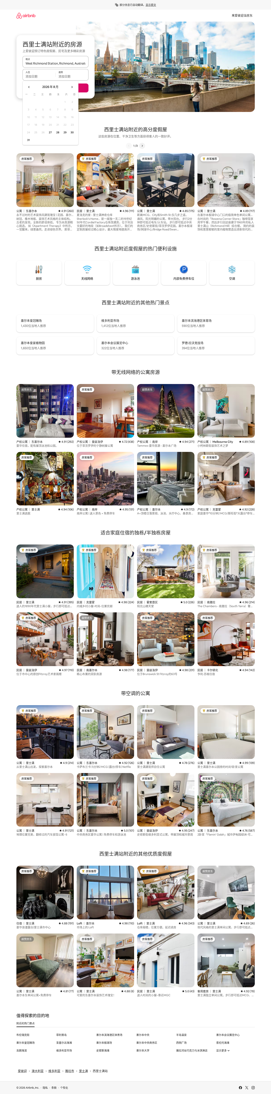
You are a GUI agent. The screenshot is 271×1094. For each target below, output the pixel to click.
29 (65, 132)
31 (28, 140)
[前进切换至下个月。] (72, 87)
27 (50, 132)
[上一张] (129, 146)
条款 (54, 1087)
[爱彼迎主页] (25, 15)
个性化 (64, 1087)
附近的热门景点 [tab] (25, 1023)
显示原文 (151, 5)
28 (57, 132)
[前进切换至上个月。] (29, 87)
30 (72, 132)
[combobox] (55, 63)
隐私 (45, 1087)
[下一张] (142, 146)
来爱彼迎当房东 (242, 15)
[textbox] (39, 76)
